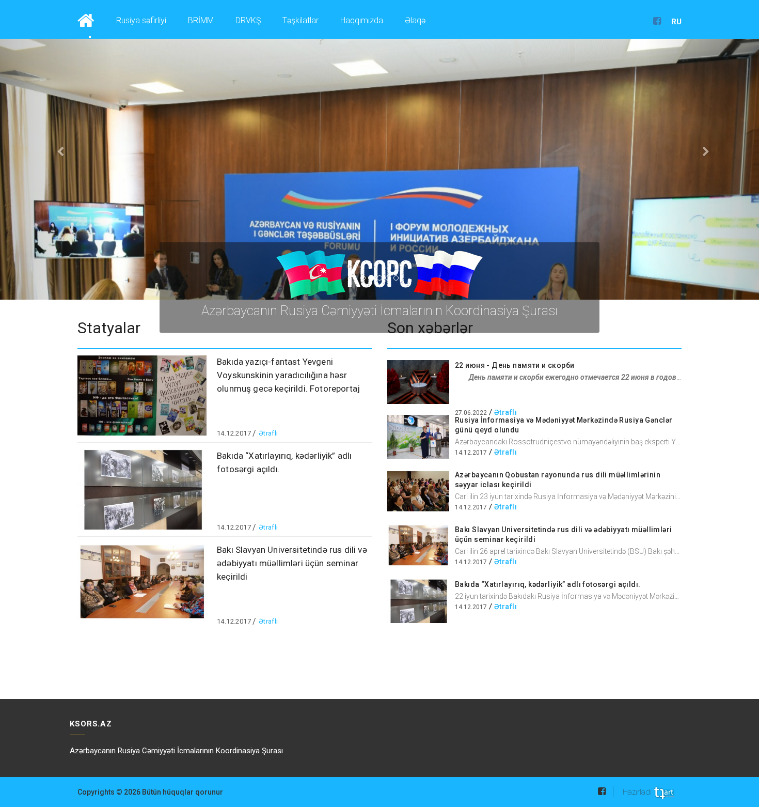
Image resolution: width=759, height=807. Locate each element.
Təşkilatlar (300, 20)
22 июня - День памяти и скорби (515, 365)
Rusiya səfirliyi (141, 20)
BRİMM (201, 20)
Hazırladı (638, 792)
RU (676, 21)
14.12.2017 (234, 433)
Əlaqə (415, 20)
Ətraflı (268, 433)
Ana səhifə (89, 19)
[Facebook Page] (657, 21)
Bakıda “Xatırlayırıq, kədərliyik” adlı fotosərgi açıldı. (548, 584)
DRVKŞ (248, 20)
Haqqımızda (361, 20)
